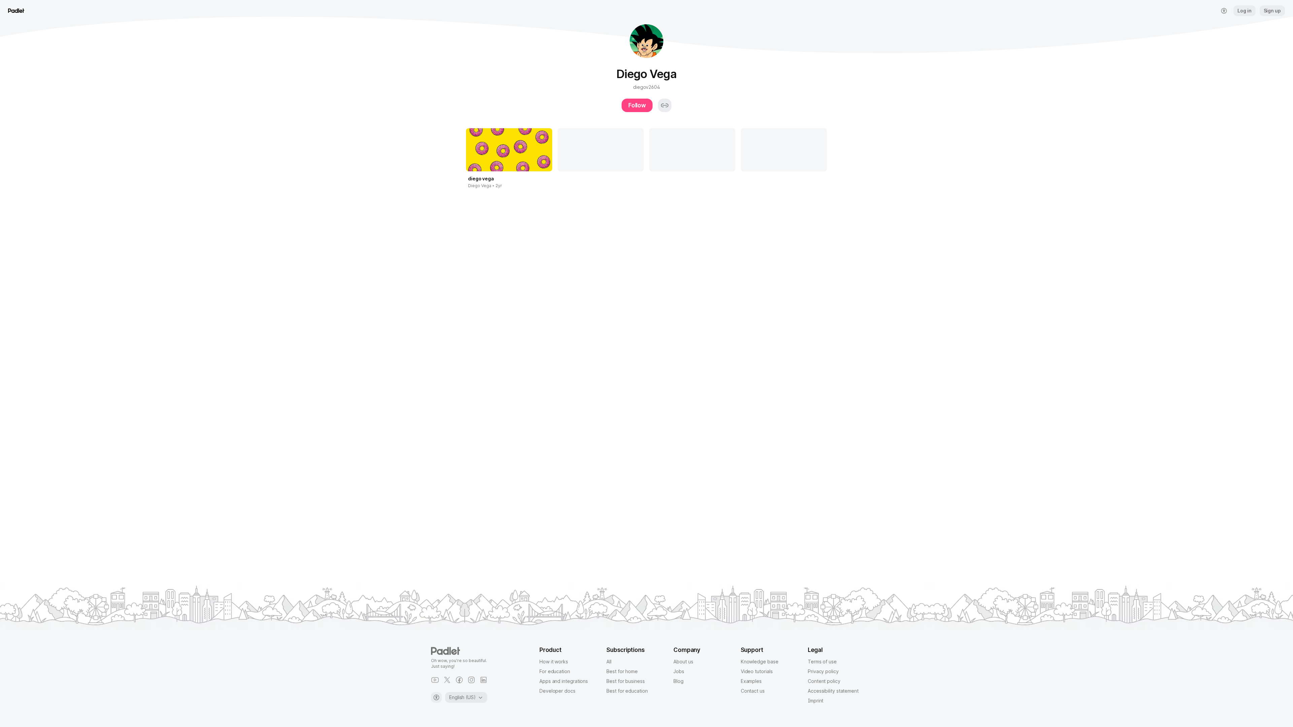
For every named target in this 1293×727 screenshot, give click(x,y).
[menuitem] (1224, 10)
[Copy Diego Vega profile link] (664, 105)
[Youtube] (435, 680)
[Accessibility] (436, 697)
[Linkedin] (483, 680)
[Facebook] (459, 680)
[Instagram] (471, 680)
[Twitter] (447, 680)
